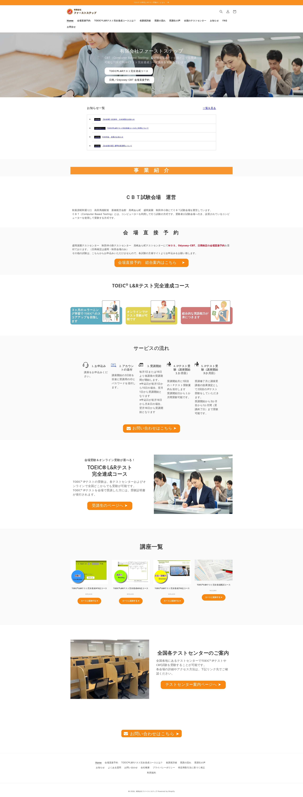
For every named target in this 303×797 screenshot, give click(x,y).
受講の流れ (185, 762)
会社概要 (145, 767)
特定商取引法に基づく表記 (191, 767)
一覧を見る (209, 108)
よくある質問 (114, 767)
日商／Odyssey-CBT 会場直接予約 (129, 79)
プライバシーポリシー (164, 767)
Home (98, 762)
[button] (221, 11)
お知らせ (100, 767)
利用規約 (151, 772)
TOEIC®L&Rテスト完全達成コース (128, 71)
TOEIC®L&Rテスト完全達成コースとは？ (142, 762)
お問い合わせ (131, 767)
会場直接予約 (111, 762)
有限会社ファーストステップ (146, 791)
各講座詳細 (171, 762)
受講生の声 (199, 762)
